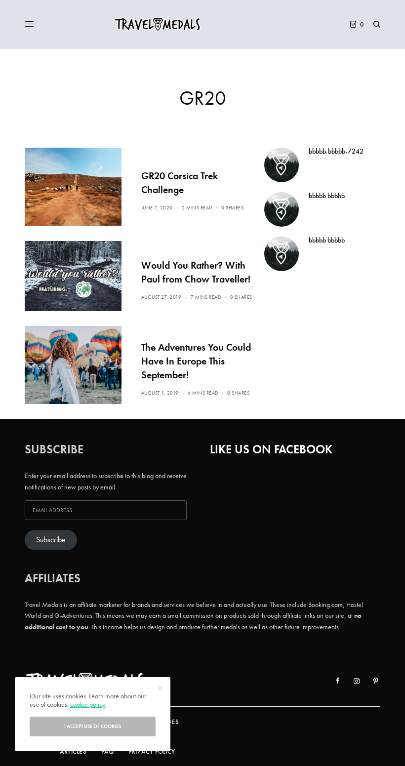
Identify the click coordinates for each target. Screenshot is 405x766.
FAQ (107, 751)
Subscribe (51, 540)
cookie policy (87, 704)
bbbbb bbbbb (327, 195)
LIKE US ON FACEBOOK (271, 449)
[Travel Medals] (202, 24)
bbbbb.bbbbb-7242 (336, 151)
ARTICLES (73, 751)
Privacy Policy (152, 751)
